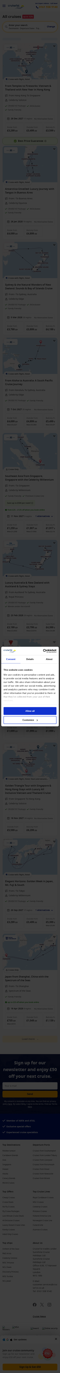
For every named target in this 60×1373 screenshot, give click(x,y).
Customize (28, 720)
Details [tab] (30, 659)
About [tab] (49, 659)
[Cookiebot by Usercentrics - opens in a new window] (43, 651)
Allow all (30, 711)
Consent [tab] (10, 659)
